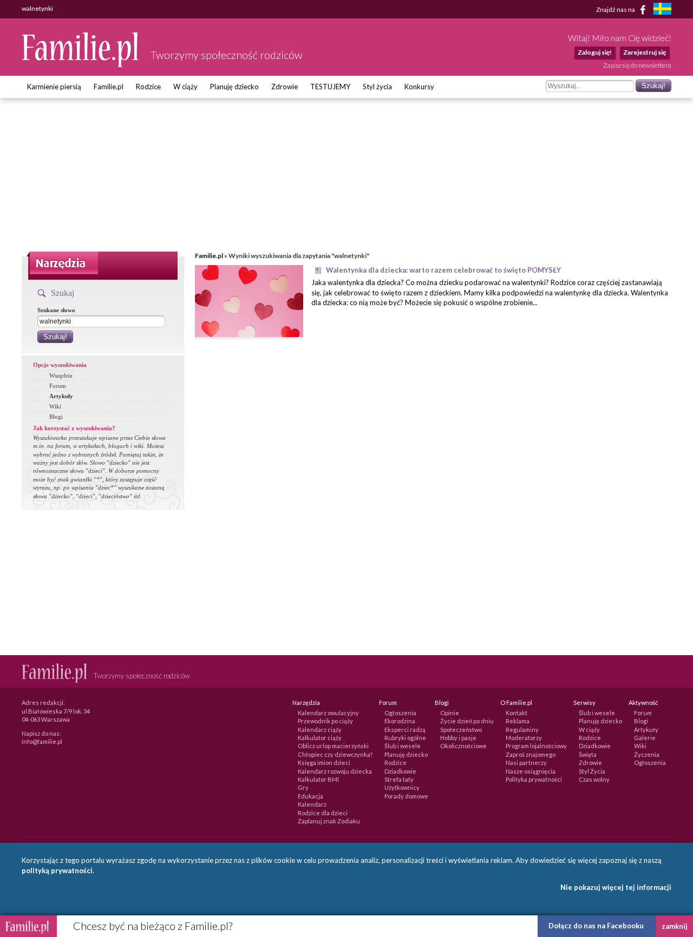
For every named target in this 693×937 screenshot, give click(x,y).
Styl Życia (592, 771)
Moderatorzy (524, 737)
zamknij (675, 926)
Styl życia (377, 86)
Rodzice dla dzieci (323, 812)
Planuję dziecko (234, 86)
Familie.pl (108, 86)
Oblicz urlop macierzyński (333, 745)
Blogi (56, 416)
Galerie (645, 737)
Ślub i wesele (402, 745)
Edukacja (310, 796)
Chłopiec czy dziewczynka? (335, 754)
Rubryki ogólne (405, 737)
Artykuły (61, 396)
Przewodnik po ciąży (325, 720)
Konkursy (419, 86)
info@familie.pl (42, 741)
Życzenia (646, 754)
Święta (588, 754)
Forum (57, 385)
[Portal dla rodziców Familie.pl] (81, 64)
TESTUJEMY (330, 86)
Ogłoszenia (400, 712)
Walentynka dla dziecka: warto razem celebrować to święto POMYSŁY (443, 270)
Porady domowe (406, 796)
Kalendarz (312, 804)
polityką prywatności (57, 870)
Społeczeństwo (461, 729)
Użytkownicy (402, 787)
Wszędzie (61, 375)
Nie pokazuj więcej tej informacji (615, 887)
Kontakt (516, 712)
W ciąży (185, 86)
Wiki (55, 406)
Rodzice (148, 86)
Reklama (517, 720)
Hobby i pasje (458, 737)
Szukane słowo (56, 310)
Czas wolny (594, 779)
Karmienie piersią (54, 86)
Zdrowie (284, 86)
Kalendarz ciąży (320, 729)
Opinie (449, 712)
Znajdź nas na (616, 9)
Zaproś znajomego (530, 754)
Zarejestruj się (644, 52)
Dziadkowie (400, 771)
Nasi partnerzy (526, 762)
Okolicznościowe (463, 745)
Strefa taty (399, 779)
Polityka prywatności (534, 779)
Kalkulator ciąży (320, 737)
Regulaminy (522, 729)
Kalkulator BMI (318, 779)
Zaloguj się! (595, 52)
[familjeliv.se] (662, 10)
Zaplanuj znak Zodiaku (329, 820)
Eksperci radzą (405, 729)
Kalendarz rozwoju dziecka (335, 771)
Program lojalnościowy (536, 745)
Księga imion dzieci (324, 762)
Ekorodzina (399, 720)
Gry (303, 787)
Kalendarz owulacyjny (328, 712)
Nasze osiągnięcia (530, 771)
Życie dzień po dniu (467, 720)
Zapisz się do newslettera (637, 65)
